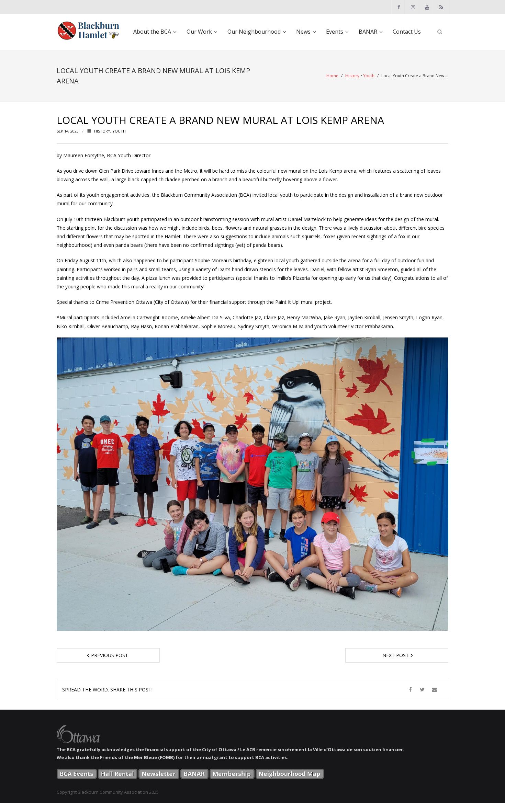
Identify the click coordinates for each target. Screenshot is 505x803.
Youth (368, 76)
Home (332, 76)
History (352, 76)
